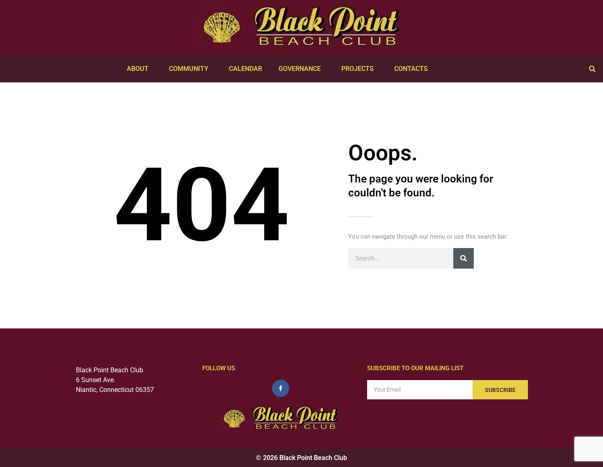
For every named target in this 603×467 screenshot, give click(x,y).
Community (188, 69)
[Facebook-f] (280, 388)
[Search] (463, 258)
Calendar (245, 69)
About (137, 69)
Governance (300, 69)
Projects (357, 69)
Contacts (411, 69)
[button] (592, 69)
